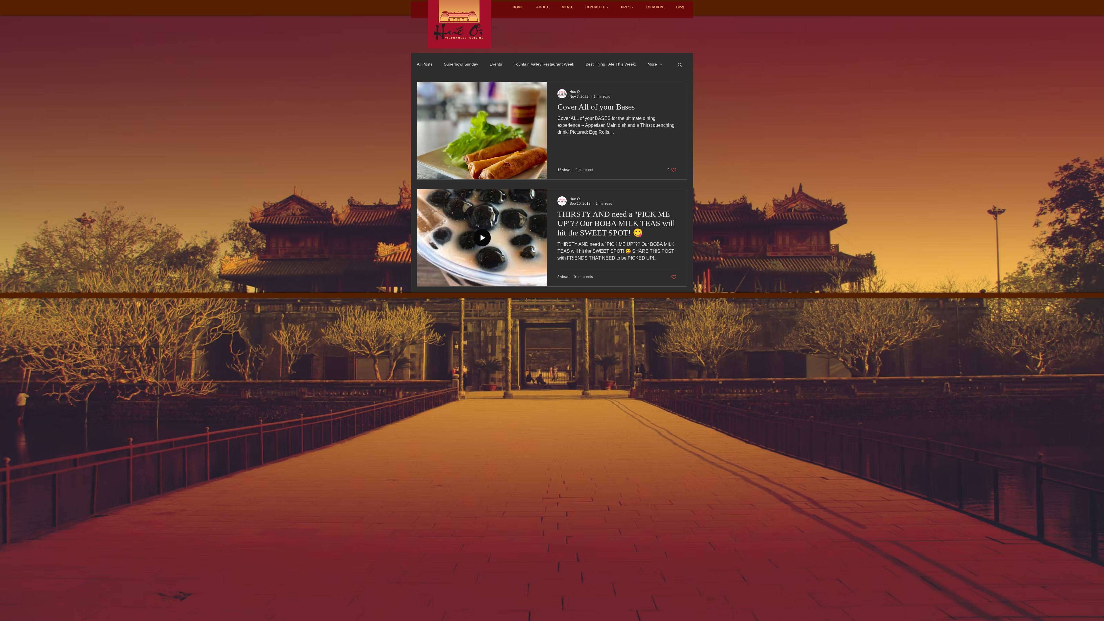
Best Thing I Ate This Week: (611, 64)
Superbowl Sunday (461, 64)
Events (496, 64)
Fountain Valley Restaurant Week (543, 64)
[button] (680, 65)
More (652, 64)
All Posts (424, 64)
